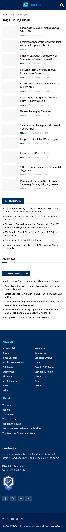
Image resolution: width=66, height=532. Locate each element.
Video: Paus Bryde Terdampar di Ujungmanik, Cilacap (32, 281)
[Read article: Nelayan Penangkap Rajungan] (10, 115)
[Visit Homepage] (32, 5)
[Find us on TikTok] (17, 519)
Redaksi (6, 409)
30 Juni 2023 (35, 63)
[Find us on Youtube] (21, 498)
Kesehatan (40, 348)
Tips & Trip (40, 376)
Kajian (5, 390)
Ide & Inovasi (9, 380)
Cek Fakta (7, 366)
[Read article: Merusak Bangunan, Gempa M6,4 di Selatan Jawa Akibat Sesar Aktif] (10, 60)
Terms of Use (9, 419)
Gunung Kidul (23, 14)
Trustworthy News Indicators (18, 433)
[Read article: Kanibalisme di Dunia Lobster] (10, 157)
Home (5, 14)
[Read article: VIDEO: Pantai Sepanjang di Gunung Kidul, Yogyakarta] (10, 171)
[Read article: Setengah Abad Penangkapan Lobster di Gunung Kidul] (10, 129)
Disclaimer (8, 414)
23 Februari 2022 (37, 91)
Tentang (6, 405)
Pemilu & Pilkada (44, 366)
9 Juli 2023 (34, 35)
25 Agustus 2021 (37, 105)
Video (38, 385)
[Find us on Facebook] (5, 498)
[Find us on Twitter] (13, 498)
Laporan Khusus (43, 357)
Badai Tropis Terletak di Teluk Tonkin (23, 240)
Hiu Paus (7, 376)
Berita (5, 353)
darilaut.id (55, 525)
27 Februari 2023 (37, 77)
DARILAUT (14, 525)
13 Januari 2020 (37, 133)
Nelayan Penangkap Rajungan (35, 111)
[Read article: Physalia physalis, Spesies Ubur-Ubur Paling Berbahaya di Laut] (10, 101)
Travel (38, 380)
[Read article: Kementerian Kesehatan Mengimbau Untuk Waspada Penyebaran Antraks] (10, 46)
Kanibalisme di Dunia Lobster (34, 153)
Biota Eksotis (9, 357)
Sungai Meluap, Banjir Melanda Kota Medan (27, 317)
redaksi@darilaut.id (15, 466)
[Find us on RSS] (28, 498)
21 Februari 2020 (37, 115)
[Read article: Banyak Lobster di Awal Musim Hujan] (10, 143)
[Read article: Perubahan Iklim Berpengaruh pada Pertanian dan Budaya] (10, 74)
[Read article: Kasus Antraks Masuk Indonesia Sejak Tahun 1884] (10, 32)
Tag (12, 14)
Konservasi (41, 353)
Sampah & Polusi (44, 371)
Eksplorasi (8, 371)
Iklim (5, 385)
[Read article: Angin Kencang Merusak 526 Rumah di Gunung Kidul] (10, 87)
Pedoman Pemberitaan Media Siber (21, 428)
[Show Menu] (3, 5)
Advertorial (8, 348)
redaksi (23, 35)
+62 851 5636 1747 (15, 469)
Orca (37, 362)
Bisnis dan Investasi (13, 362)
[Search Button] (62, 5)
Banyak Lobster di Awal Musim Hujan (39, 139)
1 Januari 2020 (36, 174)
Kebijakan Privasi (11, 423)
